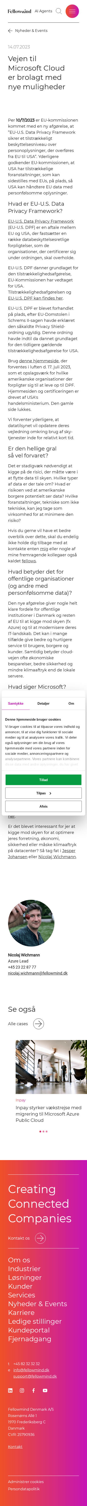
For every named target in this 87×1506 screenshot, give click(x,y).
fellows (29, 561)
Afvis (43, 806)
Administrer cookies (26, 1482)
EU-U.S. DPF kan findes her (35, 298)
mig (44, 548)
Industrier (24, 1269)
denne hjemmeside (39, 361)
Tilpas (41, 793)
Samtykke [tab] (15, 703)
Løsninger (25, 1277)
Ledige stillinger (35, 1321)
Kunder (20, 1286)
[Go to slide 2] (43, 1131)
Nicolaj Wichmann (57, 856)
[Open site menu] (72, 11)
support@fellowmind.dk (35, 1376)
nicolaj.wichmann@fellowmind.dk (38, 973)
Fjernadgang (30, 1339)
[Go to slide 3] (47, 1131)
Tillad (43, 780)
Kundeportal (29, 1330)
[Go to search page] (59, 11)
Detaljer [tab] (43, 703)
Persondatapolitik (24, 1489)
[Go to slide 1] (40, 1131)
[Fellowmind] (20, 11)
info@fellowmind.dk (31, 1370)
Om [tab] (71, 703)
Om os (19, 1260)
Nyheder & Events (37, 1304)
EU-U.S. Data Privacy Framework (41, 221)
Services (21, 1295)
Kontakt (15, 1447)
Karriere (21, 1312)
